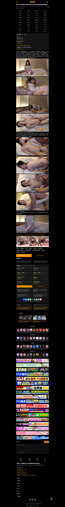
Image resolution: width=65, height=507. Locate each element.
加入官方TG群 (24, 286)
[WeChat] (30, 299)
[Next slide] (47, 318)
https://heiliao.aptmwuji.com (22, 474)
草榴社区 (20, 29)
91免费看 (20, 22)
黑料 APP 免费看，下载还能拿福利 (23, 45)
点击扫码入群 (35, 283)
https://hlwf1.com (20, 468)
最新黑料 (22, 8)
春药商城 (36, 10)
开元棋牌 (36, 13)
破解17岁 (44, 22)
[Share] (24, 299)
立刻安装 (19, 278)
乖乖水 (45, 10)
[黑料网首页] (32, 2)
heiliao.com (35, 269)
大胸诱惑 (40, 248)
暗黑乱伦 (36, 22)
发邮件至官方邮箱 (40, 286)
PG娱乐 (36, 15)
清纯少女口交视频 (20, 250)
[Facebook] (26, 299)
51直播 (37, 17)
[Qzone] (36, 299)
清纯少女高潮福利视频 (36, 250)
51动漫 (37, 31)
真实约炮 (28, 10)
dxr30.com (19, 274)
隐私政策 (31, 506)
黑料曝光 (23, 252)
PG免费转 (28, 17)
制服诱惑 (22, 248)
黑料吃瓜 (18, 252)
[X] (32, 299)
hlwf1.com (18, 36)
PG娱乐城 (20, 13)
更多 (45, 313)
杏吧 (20, 31)
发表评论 (46, 441)
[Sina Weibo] (39, 299)
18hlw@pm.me (20, 48)
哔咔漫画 (45, 29)
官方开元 (45, 13)
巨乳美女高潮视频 (28, 250)
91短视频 (28, 24)
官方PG (28, 13)
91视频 (28, 31)
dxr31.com (35, 274)
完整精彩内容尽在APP (24, 255)
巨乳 (26, 248)
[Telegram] (28, 299)
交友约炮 (20, 10)
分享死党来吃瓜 (41, 255)
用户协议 (27, 506)
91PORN (36, 24)
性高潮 (30, 248)
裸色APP (45, 31)
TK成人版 (44, 24)
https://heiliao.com (20, 39)
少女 (17, 248)
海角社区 (20, 24)
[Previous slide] (17, 318)
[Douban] (34, 299)
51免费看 (28, 22)
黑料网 (43, 250)
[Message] (41, 299)
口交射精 (35, 248)
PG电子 (20, 15)
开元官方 (45, 15)
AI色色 (28, 29)
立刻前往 (35, 278)
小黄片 (37, 29)
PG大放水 (45, 17)
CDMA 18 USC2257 (36, 506)
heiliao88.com (19, 43)
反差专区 (18, 8)
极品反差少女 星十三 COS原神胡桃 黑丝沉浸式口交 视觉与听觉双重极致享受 (30, 234)
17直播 (28, 15)
